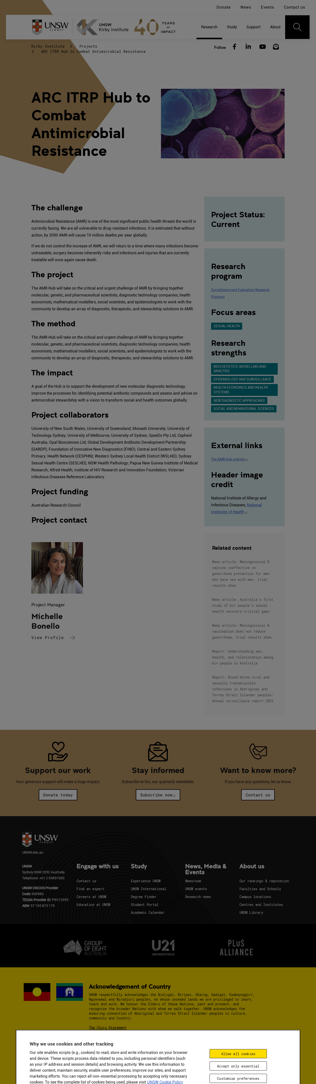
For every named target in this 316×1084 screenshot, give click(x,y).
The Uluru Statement (107, 1027)
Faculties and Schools (260, 888)
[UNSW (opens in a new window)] (52, 27)
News (245, 7)
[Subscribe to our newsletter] (276, 46)
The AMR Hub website (228, 459)
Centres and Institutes (261, 904)
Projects (88, 46)
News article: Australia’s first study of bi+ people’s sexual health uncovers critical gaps (242, 605)
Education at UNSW (93, 904)
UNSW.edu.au (32, 852)
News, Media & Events (205, 869)
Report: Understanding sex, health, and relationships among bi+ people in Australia (242, 657)
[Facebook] (234, 46)
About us (251, 866)
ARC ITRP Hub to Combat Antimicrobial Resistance (93, 51)
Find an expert (90, 888)
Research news (198, 896)
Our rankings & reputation (264, 881)
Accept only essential (238, 1066)
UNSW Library (251, 912)
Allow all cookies (238, 1053)
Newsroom (193, 881)
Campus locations (255, 896)
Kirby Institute (48, 46)
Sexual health (227, 326)
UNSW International (148, 888)
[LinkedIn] (248, 46)
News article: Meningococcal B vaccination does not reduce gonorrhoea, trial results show (241, 631)
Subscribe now (156, 794)
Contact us (294, 7)
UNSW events (196, 888)
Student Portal (144, 904)
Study (139, 866)
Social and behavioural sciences (244, 409)
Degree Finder (144, 896)
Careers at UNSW (91, 896)
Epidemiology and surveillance (242, 379)
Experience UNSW (145, 881)
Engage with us (98, 866)
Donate (224, 7)
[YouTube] (262, 46)
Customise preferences (238, 1078)
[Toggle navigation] (297, 27)
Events (267, 7)
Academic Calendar (147, 912)
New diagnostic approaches (239, 401)
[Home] (128, 27)
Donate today (58, 794)
